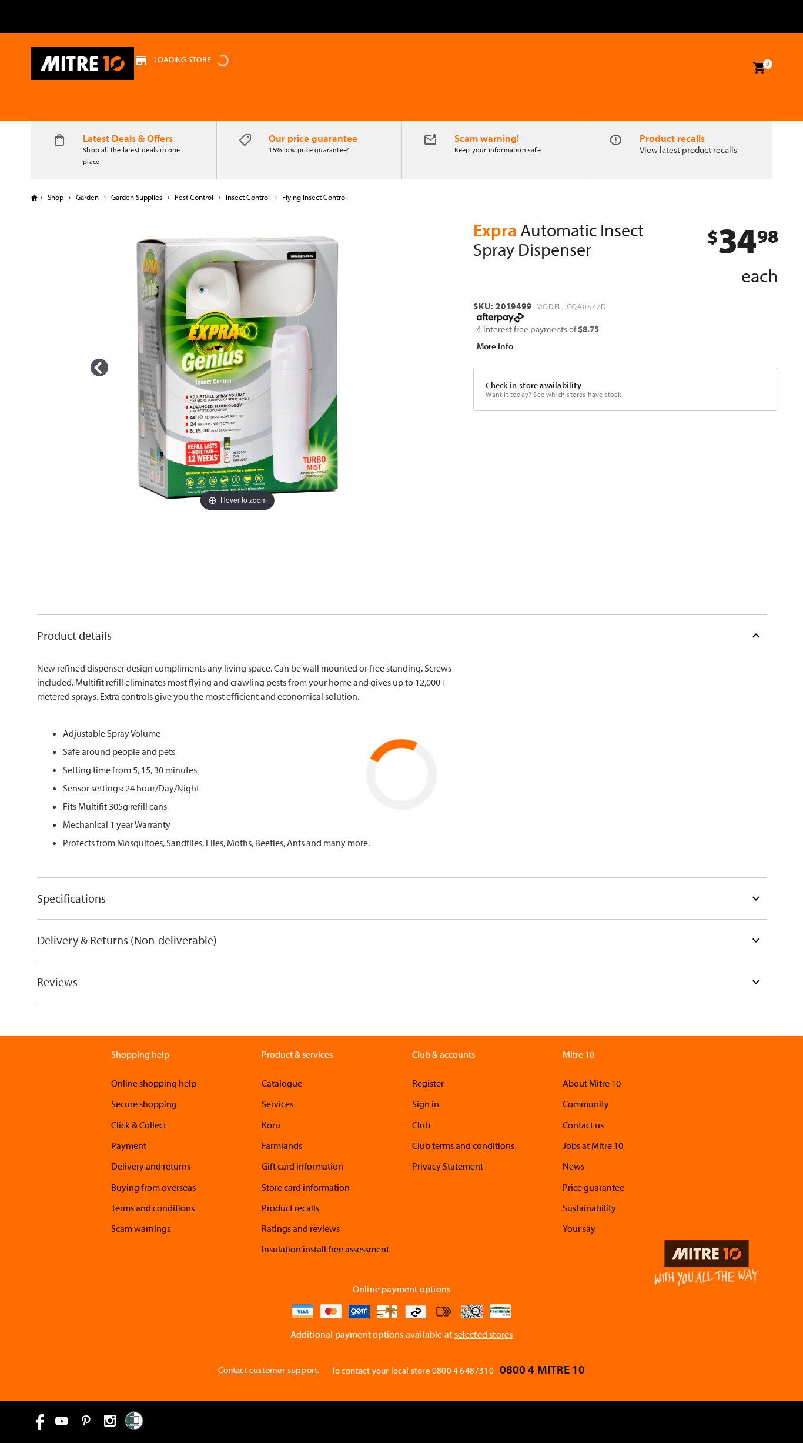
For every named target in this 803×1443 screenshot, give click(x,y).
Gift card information (302, 1166)
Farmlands (282, 1145)
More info (495, 346)
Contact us (583, 1125)
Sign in (425, 1104)
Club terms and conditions (463, 1145)
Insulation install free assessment (325, 1249)
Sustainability (589, 1208)
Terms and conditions (153, 1208)
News (573, 1166)
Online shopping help (153, 1083)
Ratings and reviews (301, 1228)
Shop (55, 197)
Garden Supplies (136, 197)
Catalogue (282, 1083)
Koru (271, 1125)
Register (428, 1083)
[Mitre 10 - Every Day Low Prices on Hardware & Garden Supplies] (82, 63)
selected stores (483, 1334)
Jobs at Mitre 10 (593, 1145)
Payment (128, 1145)
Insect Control (248, 197)
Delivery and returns (150, 1166)
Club (421, 1125)
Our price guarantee (313, 138)
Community (586, 1104)
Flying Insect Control (313, 197)
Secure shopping (144, 1104)
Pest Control (194, 197)
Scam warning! (486, 138)
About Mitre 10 (592, 1083)
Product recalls (672, 138)
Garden (87, 197)
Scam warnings (140, 1228)
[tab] (402, 635)
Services (277, 1104)
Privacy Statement (447, 1166)
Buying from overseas (153, 1187)
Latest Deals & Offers (128, 138)
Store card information (306, 1187)
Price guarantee (593, 1187)
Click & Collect (138, 1125)
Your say (579, 1228)
